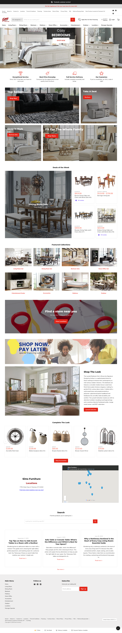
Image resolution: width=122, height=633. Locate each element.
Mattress (43, 25)
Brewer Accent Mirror (81, 451)
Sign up (83, 589)
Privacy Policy (64, 11)
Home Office (53, 25)
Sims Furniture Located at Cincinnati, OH (95, 11)
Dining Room (23, 25)
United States (109, 619)
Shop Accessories (61, 461)
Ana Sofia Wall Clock (12, 451)
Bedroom (34, 25)
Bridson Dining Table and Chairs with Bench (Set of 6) (105, 231)
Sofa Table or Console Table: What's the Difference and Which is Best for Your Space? (61, 542)
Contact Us (16, 11)
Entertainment (75, 25)
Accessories (64, 25)
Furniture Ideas (47, 11)
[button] (4, 48)
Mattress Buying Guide (78, 11)
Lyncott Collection (90, 410)
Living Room (12, 25)
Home (4, 25)
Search (3, 11)
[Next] (116, 442)
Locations (22, 11)
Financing (39, 11)
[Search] (72, 20)
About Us (9, 11)
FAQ (70, 11)
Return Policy (56, 11)
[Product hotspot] (30, 380)
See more (60, 569)
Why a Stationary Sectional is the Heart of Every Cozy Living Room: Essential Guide (99, 541)
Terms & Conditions (31, 11)
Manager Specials (106, 25)
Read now (22, 558)
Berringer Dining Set (103, 196)
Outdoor (86, 25)
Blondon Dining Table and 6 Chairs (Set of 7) (83, 231)
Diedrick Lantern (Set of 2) (106, 451)
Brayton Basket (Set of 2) (59, 451)
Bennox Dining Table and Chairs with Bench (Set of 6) (83, 196)
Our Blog (4, 12)
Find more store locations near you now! (32, 490)
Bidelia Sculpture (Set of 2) (37, 451)
